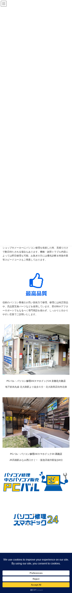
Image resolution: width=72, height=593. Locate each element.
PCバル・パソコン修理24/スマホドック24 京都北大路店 (36, 381)
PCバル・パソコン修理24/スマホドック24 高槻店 (36, 454)
